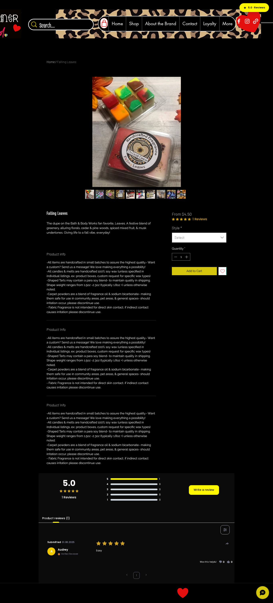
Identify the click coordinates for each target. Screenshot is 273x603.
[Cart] (104, 23)
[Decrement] (175, 257)
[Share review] (227, 543)
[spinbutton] (181, 257)
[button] (221, 562)
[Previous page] (127, 575)
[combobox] (199, 238)
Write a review (204, 490)
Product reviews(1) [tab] (56, 518)
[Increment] (187, 257)
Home (51, 62)
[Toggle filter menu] (225, 529)
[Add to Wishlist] (222, 271)
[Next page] (146, 575)
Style (177, 228)
